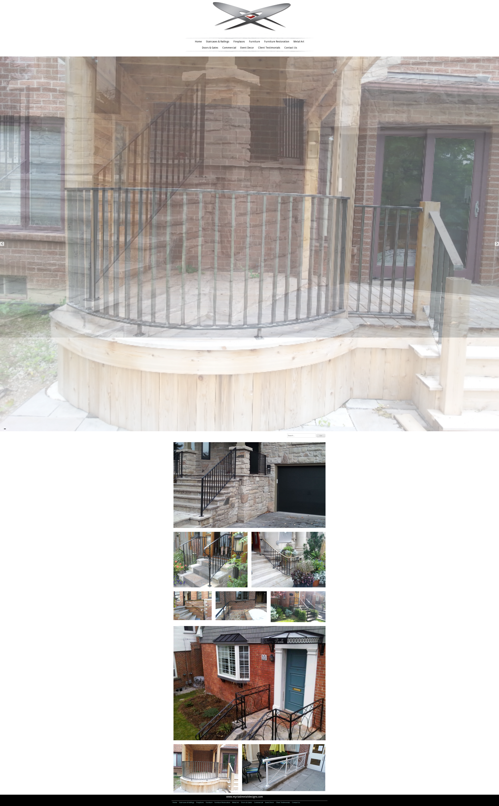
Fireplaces (239, 41)
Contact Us (290, 47)
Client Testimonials (269, 47)
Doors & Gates (210, 47)
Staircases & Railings (217, 41)
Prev (2, 230)
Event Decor (247, 47)
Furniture (254, 41)
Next (497, 230)
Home (198, 41)
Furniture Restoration (276, 41)
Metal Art (298, 41)
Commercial (229, 47)
